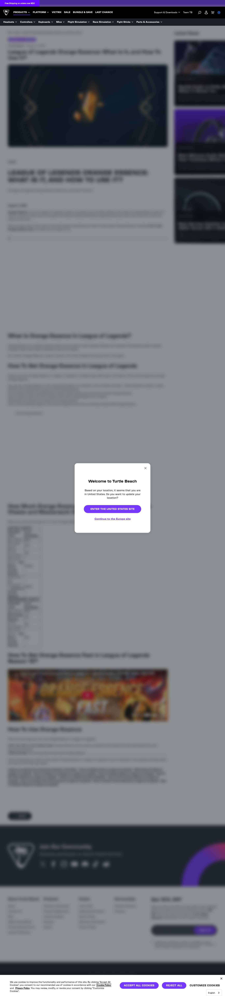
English (211, 993)
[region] (112, 985)
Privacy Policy (22, 988)
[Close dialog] (145, 468)
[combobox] (214, 993)
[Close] (221, 978)
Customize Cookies (205, 985)
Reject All (174, 985)
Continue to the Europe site (113, 518)
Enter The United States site (112, 509)
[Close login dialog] (143, 574)
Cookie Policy (104, 985)
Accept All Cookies (139, 985)
